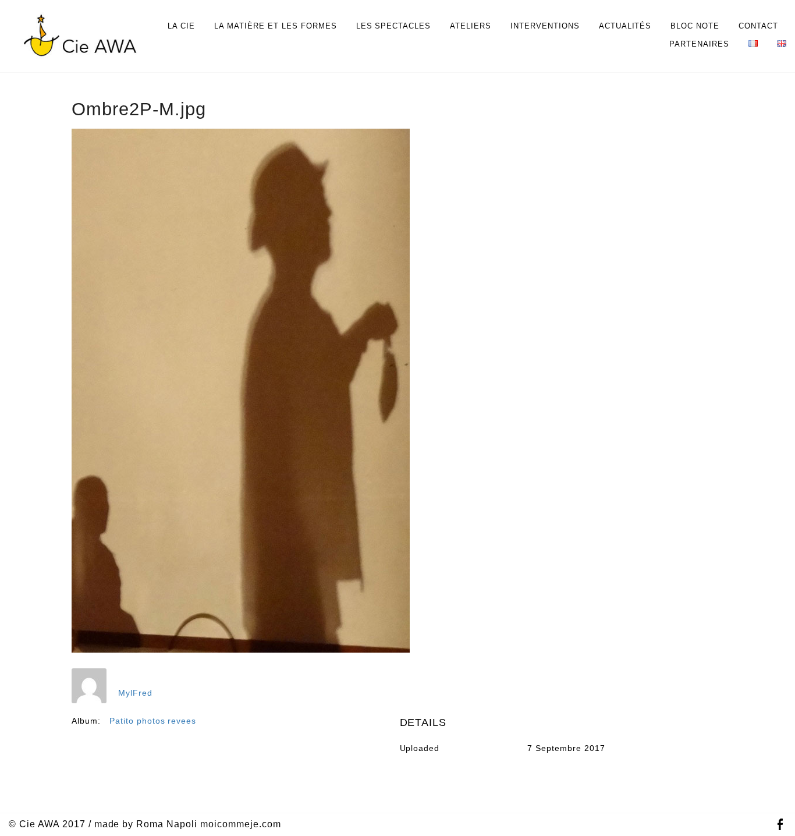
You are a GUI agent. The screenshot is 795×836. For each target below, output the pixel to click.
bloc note (694, 26)
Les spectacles (393, 26)
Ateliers (470, 26)
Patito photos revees (153, 720)
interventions (545, 26)
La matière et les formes (275, 26)
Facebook (779, 825)
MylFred (135, 692)
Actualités (625, 26)
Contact (758, 26)
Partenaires (699, 44)
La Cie (181, 26)
